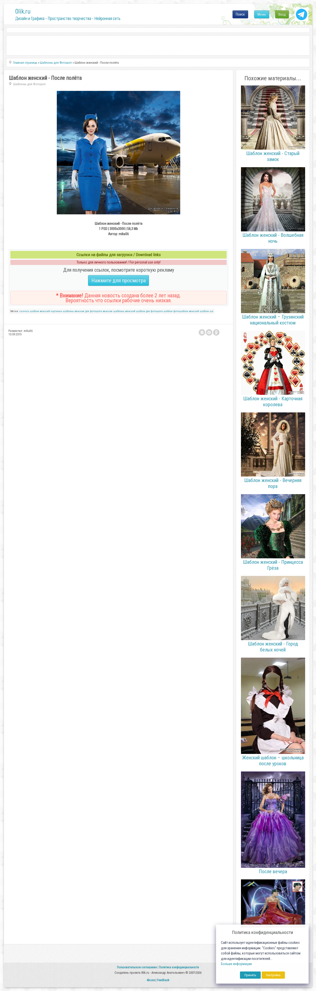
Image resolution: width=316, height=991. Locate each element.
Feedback (163, 980)
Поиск (240, 14)
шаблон (168, 311)
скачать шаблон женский (35, 311)
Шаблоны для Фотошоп (29, 84)
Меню (261, 14)
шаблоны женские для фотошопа (82, 311)
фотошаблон (180, 311)
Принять (250, 975)
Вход (282, 14)
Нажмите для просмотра (118, 280)
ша (211, 311)
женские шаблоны (113, 311)
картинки (56, 311)
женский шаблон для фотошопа (144, 311)
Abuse (151, 980)
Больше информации (236, 964)
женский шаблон (199, 311)
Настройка (273, 975)
